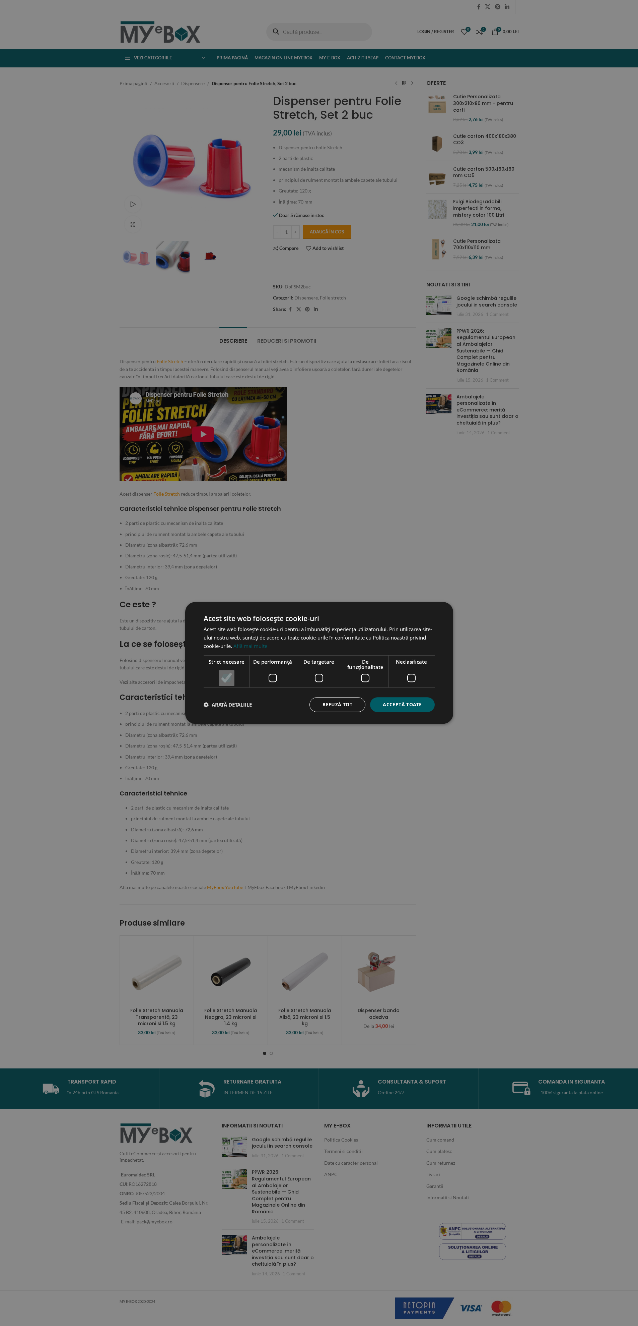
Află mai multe (250, 646)
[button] (228, 705)
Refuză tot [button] (337, 704)
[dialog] (319, 663)
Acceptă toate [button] (402, 704)
